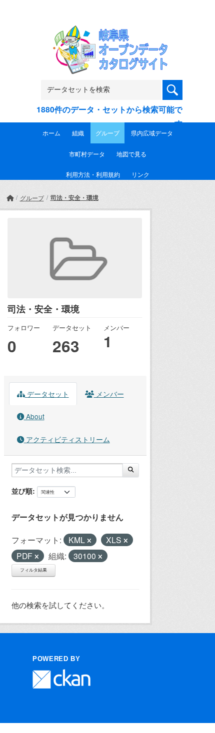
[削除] (89, 541)
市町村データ (87, 153)
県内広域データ (152, 132)
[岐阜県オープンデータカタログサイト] (108, 32)
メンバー (109, 394)
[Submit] (130, 470)
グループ (108, 132)
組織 (78, 132)
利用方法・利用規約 (93, 174)
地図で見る (131, 153)
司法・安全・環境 (74, 197)
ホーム (51, 132)
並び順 (22, 491)
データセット (47, 394)
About (34, 416)
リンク (141, 174)
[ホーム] (10, 197)
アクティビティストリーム (67, 439)
